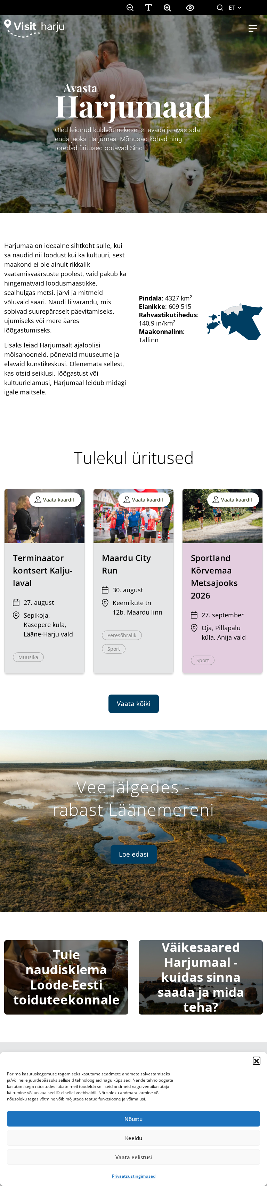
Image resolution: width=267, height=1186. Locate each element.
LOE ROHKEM (25, 133)
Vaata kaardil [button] (58, 499)
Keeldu (133, 1138)
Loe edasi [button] (133, 854)
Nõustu (133, 1118)
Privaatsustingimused (133, 1176)
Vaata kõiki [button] (134, 703)
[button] (256, 1060)
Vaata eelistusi (133, 1157)
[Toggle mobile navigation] (253, 28)
